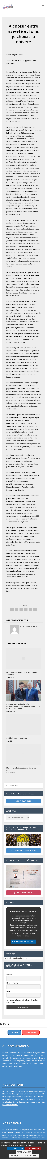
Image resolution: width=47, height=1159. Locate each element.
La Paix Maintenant (28, 626)
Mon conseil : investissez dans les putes (21, 769)
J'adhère (14, 1032)
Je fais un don (30, 1032)
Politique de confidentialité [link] (24, 1155)
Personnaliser (24, 1152)
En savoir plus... (17, 1066)
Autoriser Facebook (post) (23, 941)
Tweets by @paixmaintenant (15, 958)
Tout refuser (32, 1148)
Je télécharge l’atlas (23, 893)
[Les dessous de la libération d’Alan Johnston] (23, 658)
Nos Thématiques (23, 801)
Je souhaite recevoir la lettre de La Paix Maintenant (22, 1001)
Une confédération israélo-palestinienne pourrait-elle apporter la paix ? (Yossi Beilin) (23, 706)
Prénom (9, 974)
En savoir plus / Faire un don (23, 851)
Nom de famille (12, 983)
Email (8, 991)
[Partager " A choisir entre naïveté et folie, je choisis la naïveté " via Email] (30, 609)
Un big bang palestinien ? (17, 738)
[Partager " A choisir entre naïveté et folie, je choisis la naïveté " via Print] (35, 609)
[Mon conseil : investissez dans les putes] (23, 754)
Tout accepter (15, 1148)
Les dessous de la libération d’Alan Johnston (21, 673)
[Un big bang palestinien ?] (23, 724)
